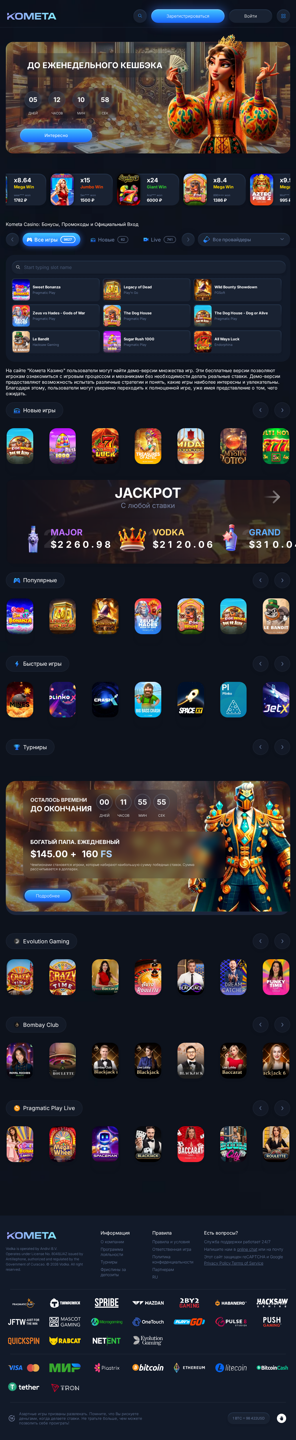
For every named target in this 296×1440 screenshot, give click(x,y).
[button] (12, 239)
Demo (19, 468)
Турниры (109, 1261)
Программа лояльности (112, 1252)
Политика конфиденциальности (172, 1259)
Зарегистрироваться (187, 16)
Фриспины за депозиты (113, 1272)
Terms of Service (247, 1263)
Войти (250, 16)
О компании (112, 1241)
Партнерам (163, 1269)
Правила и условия (171, 1241)
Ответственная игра (171, 1249)
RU (155, 1276)
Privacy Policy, (218, 1263)
